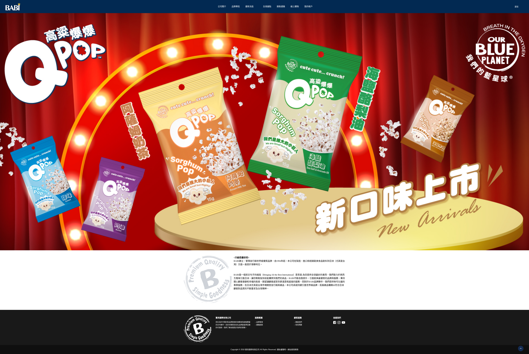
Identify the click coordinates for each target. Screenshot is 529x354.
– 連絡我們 (298, 322)
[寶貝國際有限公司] (110, 6)
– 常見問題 (298, 325)
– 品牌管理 (259, 322)
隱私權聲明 (281, 349)
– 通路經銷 (259, 325)
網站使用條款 (293, 349)
